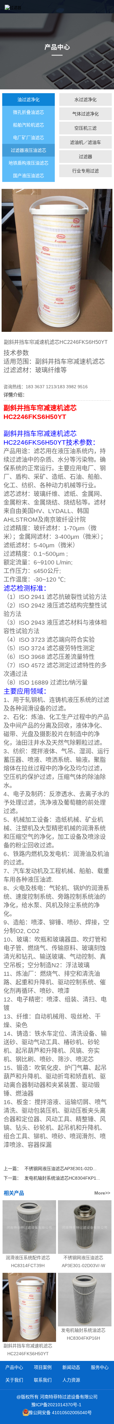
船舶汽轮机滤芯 (28, 124)
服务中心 (100, 1367)
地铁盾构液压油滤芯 (28, 162)
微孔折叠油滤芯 (28, 112)
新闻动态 (71, 1367)
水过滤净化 (85, 99)
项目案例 (43, 1367)
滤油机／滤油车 (85, 142)
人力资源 (71, 1379)
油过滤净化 (28, 99)
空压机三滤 (85, 128)
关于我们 (14, 1379)
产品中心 (14, 1367)
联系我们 (43, 1379)
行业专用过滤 (85, 170)
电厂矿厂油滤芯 (28, 137)
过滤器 (85, 156)
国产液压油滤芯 (28, 175)
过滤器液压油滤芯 (28, 150)
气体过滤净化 (85, 113)
